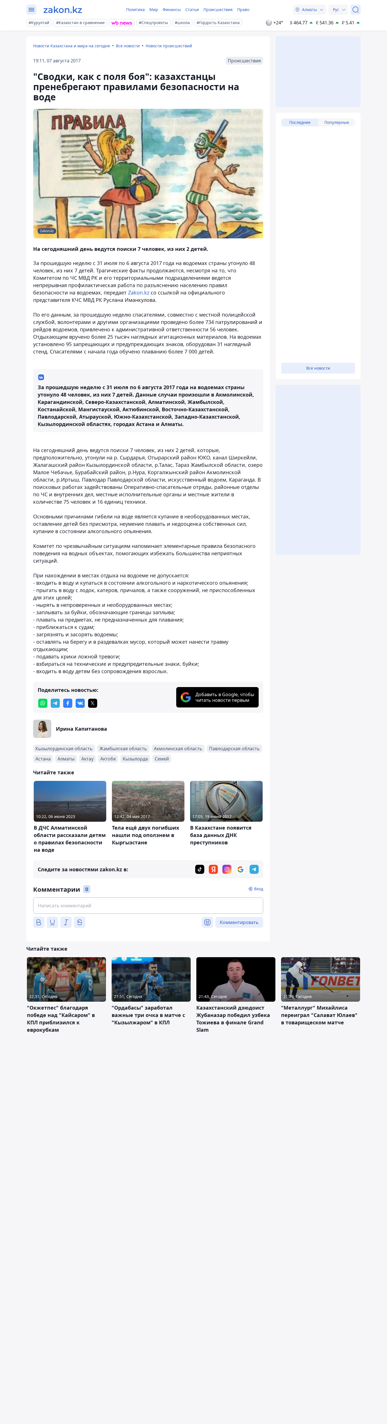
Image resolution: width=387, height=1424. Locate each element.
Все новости (128, 45)
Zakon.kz (138, 292)
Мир (153, 9)
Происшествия (218, 9)
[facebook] (68, 703)
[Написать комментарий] (148, 905)
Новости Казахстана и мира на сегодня (71, 45)
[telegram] (55, 703)
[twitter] (93, 703)
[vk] (80, 703)
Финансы (172, 9)
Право (243, 9)
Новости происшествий (169, 45)
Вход (258, 888)
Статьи (192, 9)
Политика (135, 9)
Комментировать (239, 922)
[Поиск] (355, 10)
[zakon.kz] (62, 9)
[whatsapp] (43, 703)
